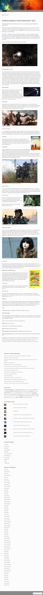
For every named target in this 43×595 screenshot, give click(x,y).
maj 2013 (5, 555)
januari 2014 (6, 540)
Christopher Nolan (33, 337)
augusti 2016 (6, 488)
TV (4, 461)
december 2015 (6, 497)
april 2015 (5, 512)
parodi (8, 394)
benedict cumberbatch (22, 337)
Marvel (12, 340)
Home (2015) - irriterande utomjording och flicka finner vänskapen (23, 418)
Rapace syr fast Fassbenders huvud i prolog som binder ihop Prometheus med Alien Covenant (19, 368)
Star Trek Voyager (15, 395)
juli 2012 (5, 573)
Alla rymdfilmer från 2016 (8, 375)
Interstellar (11, 69)
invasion (8, 392)
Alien (35, 389)
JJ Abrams (17, 392)
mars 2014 (6, 536)
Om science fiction (7, 453)
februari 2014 (6, 538)
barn (6, 391)
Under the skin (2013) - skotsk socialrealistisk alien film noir (23, 432)
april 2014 (5, 534)
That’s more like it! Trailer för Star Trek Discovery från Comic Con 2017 (15, 366)
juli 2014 (5, 529)
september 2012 (6, 570)
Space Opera (6, 457)
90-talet (22, 389)
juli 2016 (5, 490)
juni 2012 (5, 575)
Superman (8, 397)
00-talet (6, 389)
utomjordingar (25, 397)
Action (5, 444)
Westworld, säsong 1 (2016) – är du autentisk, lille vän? (13, 377)
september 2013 (6, 547)
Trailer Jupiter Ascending (12, 99)
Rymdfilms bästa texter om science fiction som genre (12, 364)
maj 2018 (5, 473)
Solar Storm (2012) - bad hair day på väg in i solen (21, 425)
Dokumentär (6, 446)
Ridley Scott (15, 394)
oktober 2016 (6, 484)
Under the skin (10, 341)
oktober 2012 (6, 568)
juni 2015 (5, 508)
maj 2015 (5, 510)
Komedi (5, 451)
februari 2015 (6, 516)
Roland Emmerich (24, 394)
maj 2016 (5, 493)
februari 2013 (6, 560)
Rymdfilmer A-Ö (15, 411)
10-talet (10, 389)
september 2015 (6, 503)
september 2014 (6, 525)
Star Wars (29, 340)
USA (21, 397)
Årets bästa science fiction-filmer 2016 (10, 373)
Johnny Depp (8, 340)
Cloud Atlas (5, 99)
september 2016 (6, 486)
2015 (33, 389)
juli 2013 (5, 551)
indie (5, 392)
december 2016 (6, 482)
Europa (31, 391)
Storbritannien (33, 395)
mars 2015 (6, 514)
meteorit (31, 392)
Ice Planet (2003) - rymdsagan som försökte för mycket (22, 421)
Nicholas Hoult (25, 340)
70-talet (14, 389)
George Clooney (35, 391)
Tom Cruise (33, 340)
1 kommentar (36, 341)
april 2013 (5, 557)
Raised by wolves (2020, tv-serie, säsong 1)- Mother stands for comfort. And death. (17, 355)
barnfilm (8, 391)
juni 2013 (5, 553)
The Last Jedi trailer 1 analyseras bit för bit (11, 370)
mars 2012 (6, 581)
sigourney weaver (29, 394)
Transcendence (4, 341)
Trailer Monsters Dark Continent (18, 235)
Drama (5, 448)
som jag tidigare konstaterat (27, 27)
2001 (25, 389)
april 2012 (5, 579)
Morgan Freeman (19, 340)
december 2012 (6, 564)
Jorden (21, 392)
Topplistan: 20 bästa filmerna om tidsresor (20, 407)
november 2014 (6, 521)
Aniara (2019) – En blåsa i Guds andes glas (11, 357)
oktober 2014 (6, 523)
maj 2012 (5, 577)
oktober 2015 (6, 501)
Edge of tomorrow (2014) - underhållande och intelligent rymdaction (24, 428)
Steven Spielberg (27, 395)
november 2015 (6, 499)
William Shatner (29, 397)
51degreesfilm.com (34, 305)
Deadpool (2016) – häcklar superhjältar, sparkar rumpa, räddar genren (15, 379)
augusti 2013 (6, 549)
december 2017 (6, 475)
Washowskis (19, 341)
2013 (16, 337)
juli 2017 (5, 477)
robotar (20, 394)
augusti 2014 (6, 527)
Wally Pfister (15, 341)
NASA (5, 394)
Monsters (14, 340)
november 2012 (6, 566)
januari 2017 (6, 480)
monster (35, 392)
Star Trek (34, 394)
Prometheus (11, 394)
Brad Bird (28, 337)
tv (18, 397)
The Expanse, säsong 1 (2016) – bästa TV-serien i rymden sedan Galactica (16, 383)
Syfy (11, 397)
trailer (17, 397)
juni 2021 (5, 469)
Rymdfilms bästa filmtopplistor (9, 362)
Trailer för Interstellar (5, 84)
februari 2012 (6, 583)
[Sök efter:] (40, 10)
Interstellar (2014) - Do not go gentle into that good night (22, 414)
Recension (28, 192)
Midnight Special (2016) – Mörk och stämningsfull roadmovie (14, 381)
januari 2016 (6, 495)
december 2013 (6, 542)
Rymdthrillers (6, 455)
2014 (18, 337)
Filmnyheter (9, 337)
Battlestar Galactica (14, 391)
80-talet (18, 389)
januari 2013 (6, 562)
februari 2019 (6, 471)
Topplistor (5, 459)
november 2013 (6, 544)
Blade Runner (21, 391)
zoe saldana (24, 341)
